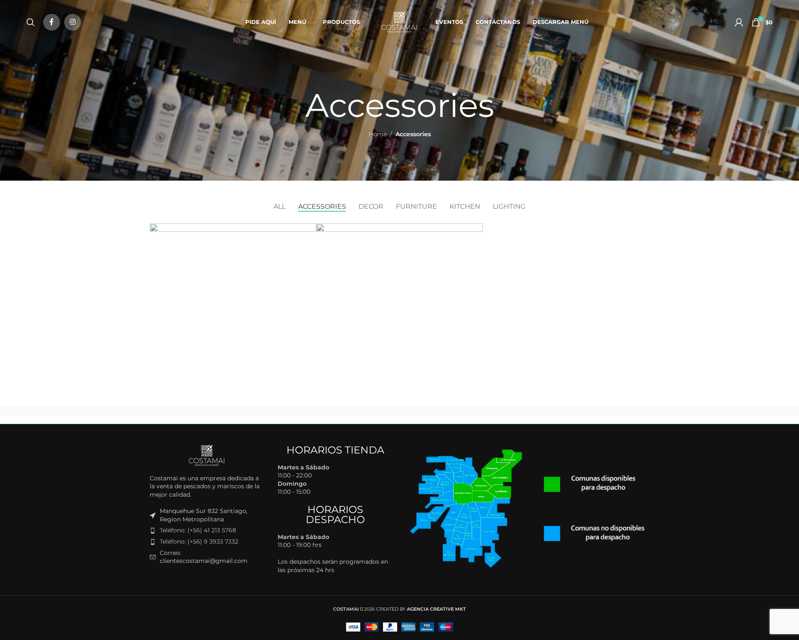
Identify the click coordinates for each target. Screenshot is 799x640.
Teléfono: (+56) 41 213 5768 (198, 530)
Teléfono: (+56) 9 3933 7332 (199, 541)
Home (378, 134)
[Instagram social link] (72, 22)
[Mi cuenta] (739, 22)
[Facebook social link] (51, 22)
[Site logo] (400, 21)
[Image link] (207, 455)
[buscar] (30, 22)
